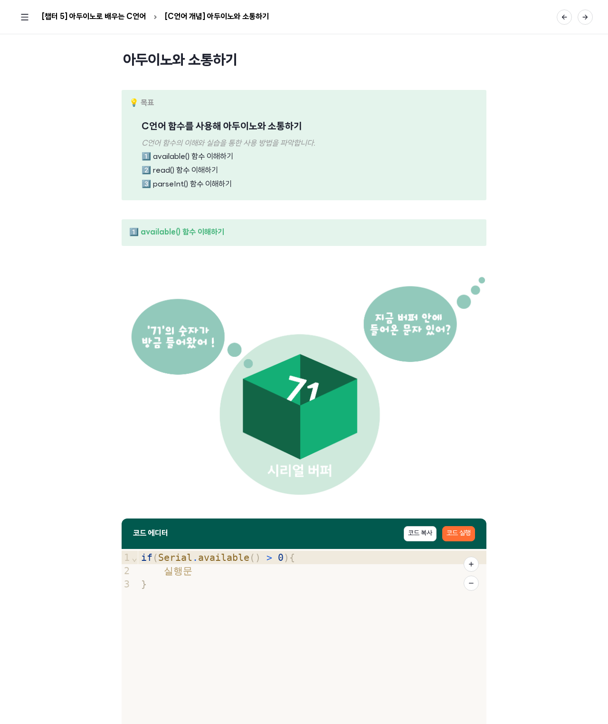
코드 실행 (458, 533)
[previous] (564, 17)
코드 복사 (420, 533)
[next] (585, 17)
